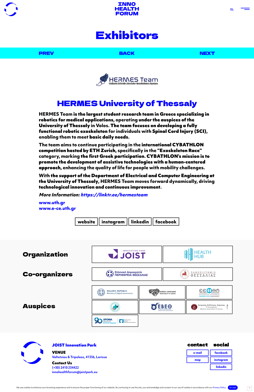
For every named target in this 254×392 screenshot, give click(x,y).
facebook (221, 352)
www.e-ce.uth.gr (57, 208)
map (198, 359)
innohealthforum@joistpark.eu (74, 372)
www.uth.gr (52, 202)
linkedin (221, 367)
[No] (249, 388)
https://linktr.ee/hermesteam (114, 195)
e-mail (197, 352)
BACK (127, 53)
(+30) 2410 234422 (65, 367)
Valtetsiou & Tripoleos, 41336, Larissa (79, 357)
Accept (232, 387)
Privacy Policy (219, 387)
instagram (221, 359)
